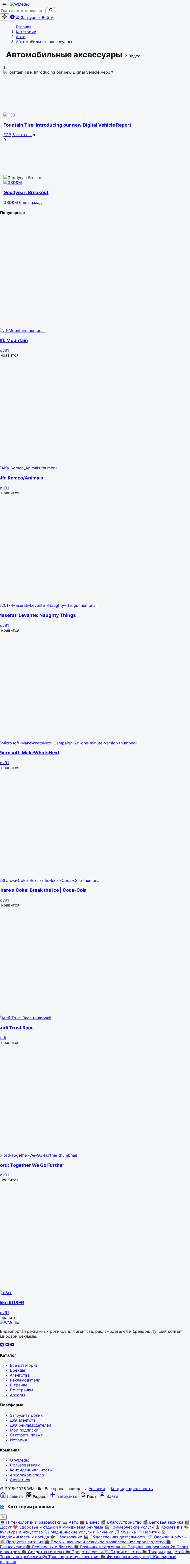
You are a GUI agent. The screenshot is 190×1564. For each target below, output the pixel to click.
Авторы (17, 1394)
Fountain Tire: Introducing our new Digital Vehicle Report (67, 125)
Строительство (123, 1551)
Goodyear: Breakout (25, 192)
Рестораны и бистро (50, 1546)
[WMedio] (19, 4)
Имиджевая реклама (80, 1527)
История (18, 1439)
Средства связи (84, 1551)
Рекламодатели (25, 1380)
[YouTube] (12, 1345)
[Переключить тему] (4, 16)
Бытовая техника (164, 1522)
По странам (21, 1389)
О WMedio (19, 1460)
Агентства (20, 1375)
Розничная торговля (97, 1546)
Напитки (149, 1532)
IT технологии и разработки (31, 1522)
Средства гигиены (43, 1551)
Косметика (169, 1527)
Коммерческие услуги (129, 1527)
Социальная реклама (145, 1546)
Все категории (24, 1365)
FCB (7, 134)
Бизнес (90, 1522)
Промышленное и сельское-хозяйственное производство (105, 1541)
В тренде (18, 1385)
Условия (97, 1488)
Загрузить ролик (26, 1415)
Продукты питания (22, 1541)
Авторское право (27, 1474)
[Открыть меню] (4, 3)
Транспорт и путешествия (71, 1556)
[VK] (7, 1345)
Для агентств (23, 1420)
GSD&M (10, 202)
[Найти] (51, 10)
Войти (48, 17)
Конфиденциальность (31, 1469)
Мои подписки (24, 1430)
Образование (66, 1536)
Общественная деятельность (115, 1536)
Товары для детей (163, 1551)
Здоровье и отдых (34, 1527)
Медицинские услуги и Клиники (79, 1532)
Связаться (20, 1479)
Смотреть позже (26, 1434)
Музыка (126, 1532)
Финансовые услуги (124, 1556)
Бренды (17, 1370)
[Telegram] (2, 1345)
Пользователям (25, 1465)
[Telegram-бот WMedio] (13, 17)
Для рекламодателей (30, 1425)
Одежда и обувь (167, 1536)
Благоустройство (122, 1522)
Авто (71, 1522)
